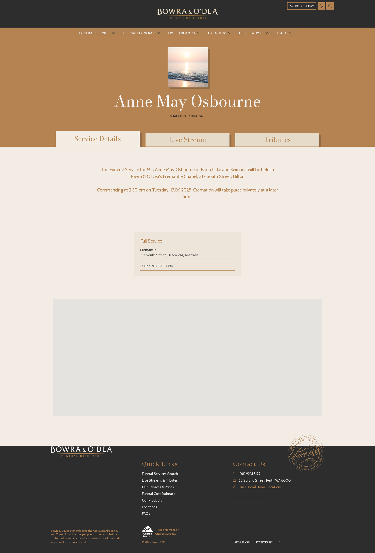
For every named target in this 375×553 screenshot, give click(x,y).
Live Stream (187, 139)
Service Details (97, 139)
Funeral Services (95, 33)
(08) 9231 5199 (249, 474)
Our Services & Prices (158, 487)
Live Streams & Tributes (160, 480)
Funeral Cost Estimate (158, 494)
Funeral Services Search (160, 474)
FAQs (146, 514)
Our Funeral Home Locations (260, 487)
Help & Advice (252, 33)
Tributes (277, 139)
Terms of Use (241, 541)
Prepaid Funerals (140, 33)
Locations (218, 33)
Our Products (152, 500)
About (282, 33)
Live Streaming (182, 33)
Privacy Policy (264, 541)
